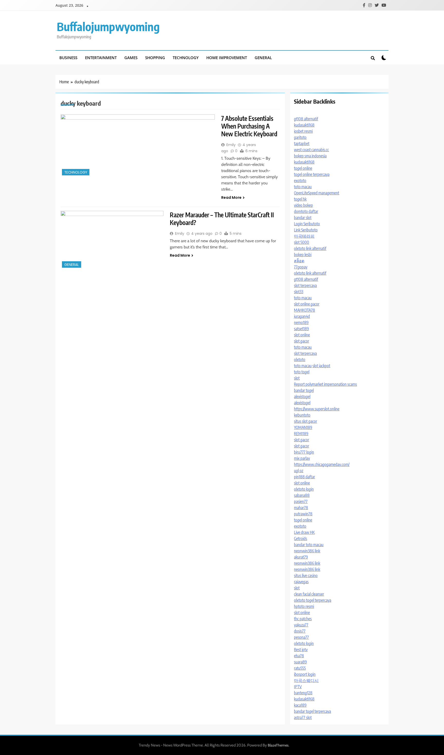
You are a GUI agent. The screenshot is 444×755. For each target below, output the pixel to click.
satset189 (301, 328)
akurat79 (301, 557)
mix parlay (302, 458)
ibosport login (305, 674)
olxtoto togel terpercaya (312, 600)
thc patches (303, 618)
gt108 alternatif (306, 118)
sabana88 (302, 495)
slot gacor (301, 341)
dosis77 (300, 631)
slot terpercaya (305, 285)
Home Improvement (226, 57)
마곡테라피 (304, 236)
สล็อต (299, 260)
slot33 (298, 291)
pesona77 (301, 637)
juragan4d (302, 316)
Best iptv (301, 649)
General (263, 57)
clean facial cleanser (309, 594)
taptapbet (301, 143)
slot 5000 (301, 242)
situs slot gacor (305, 421)
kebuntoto (302, 415)
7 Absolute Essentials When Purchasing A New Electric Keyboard (249, 126)
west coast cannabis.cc (311, 149)
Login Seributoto (307, 223)
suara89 (300, 661)
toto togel (301, 371)
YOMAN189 (303, 427)
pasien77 (301, 501)
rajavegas (301, 581)
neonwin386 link (307, 550)
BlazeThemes (278, 745)
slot (297, 378)
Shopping (155, 57)
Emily (231, 144)
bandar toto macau (308, 544)
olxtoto (299, 359)
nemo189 (301, 322)
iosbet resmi (303, 131)
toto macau (303, 186)
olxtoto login (304, 489)
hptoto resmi (304, 606)
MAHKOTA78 (304, 310)
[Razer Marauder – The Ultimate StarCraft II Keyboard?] (112, 240)
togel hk (300, 199)
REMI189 (301, 433)
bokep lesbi (302, 254)
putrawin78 (303, 513)
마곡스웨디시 (306, 680)
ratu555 (300, 668)
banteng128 (303, 692)
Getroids (300, 538)
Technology (186, 57)
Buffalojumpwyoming (108, 26)
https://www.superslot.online (316, 408)
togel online (303, 168)
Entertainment (101, 57)
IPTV (298, 686)
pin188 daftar (304, 476)
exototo (300, 180)
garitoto (300, 137)
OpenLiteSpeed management (316, 192)
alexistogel (302, 396)
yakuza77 (301, 624)
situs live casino (306, 575)
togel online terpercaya (311, 174)
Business (68, 57)
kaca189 (300, 705)
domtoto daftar (306, 211)
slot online (302, 334)
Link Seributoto (306, 229)
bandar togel (304, 390)
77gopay (300, 266)
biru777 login (304, 452)
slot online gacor (306, 304)
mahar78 (301, 507)
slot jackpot (321, 365)
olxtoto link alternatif (310, 248)
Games (130, 57)
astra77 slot (303, 717)
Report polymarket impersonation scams (325, 384)
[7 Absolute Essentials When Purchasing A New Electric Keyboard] (138, 145)
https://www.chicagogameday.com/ (321, 464)
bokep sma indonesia (310, 155)
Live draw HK (304, 532)
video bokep (303, 205)
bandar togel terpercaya (312, 711)
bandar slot (302, 217)
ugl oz (298, 470)
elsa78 (299, 655)
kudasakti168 (304, 125)
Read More (231, 197)
